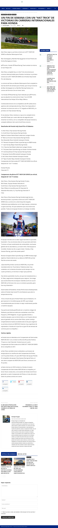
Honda (9, 14)
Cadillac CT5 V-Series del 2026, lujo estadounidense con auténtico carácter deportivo (19, 470)
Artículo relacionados (9, 454)
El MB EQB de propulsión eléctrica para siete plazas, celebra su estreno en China (9, 407)
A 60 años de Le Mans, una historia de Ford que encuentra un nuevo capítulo (32, 462)
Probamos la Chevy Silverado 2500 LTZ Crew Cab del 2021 (30, 406)
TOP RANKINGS (41, 8)
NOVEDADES (25, 8)
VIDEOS (48, 8)
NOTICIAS (8, 8)
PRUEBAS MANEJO (16, 8)
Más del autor (22, 454)
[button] (55, 8)
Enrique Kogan (6, 25)
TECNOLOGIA (33, 8)
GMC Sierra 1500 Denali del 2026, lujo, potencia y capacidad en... (51, 89)
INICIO (3, 8)
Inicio (2, 12)
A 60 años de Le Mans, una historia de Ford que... (51, 80)
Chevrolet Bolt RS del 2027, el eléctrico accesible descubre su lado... (52, 58)
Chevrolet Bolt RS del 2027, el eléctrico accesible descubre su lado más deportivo (6, 470)
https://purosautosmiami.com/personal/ (19, 418)
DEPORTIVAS (7, 12)
